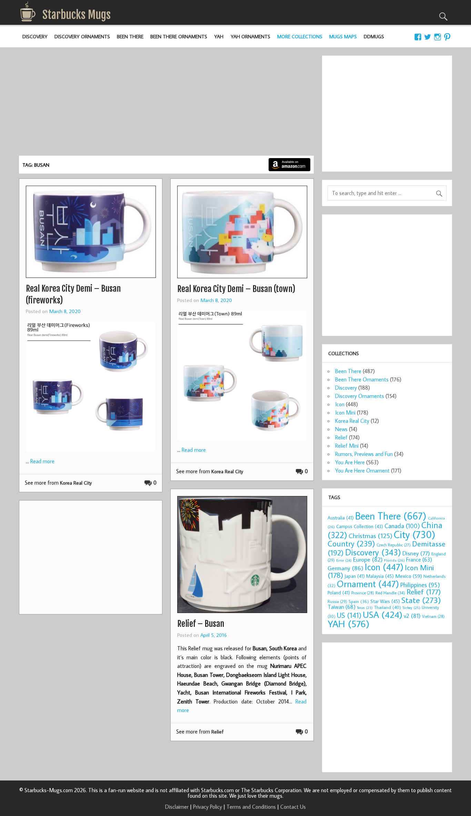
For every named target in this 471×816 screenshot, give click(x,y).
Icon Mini (345, 412)
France (419, 559)
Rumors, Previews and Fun (364, 453)
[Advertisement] (166, 104)
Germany (345, 568)
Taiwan (341, 606)
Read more (42, 461)
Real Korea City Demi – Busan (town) (236, 289)
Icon (339, 404)
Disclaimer (177, 806)
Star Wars (385, 601)
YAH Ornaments (250, 36)
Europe (368, 559)
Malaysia (380, 576)
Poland (339, 593)
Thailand (387, 607)
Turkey (411, 607)
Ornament (368, 584)
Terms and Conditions (251, 806)
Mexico (408, 575)
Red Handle (390, 592)
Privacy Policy (207, 806)
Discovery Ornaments (82, 36)
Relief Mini (347, 445)
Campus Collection (359, 526)
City (414, 534)
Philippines (420, 585)
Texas (365, 607)
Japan (354, 576)
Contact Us (293, 806)
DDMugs (374, 36)
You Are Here (350, 462)
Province (362, 592)
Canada (402, 526)
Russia (337, 601)
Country (351, 543)
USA (382, 614)
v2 (412, 616)
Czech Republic (394, 544)
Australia (341, 518)
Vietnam (433, 616)
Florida (394, 560)
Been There (130, 36)
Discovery (35, 36)
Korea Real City (76, 482)
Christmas (370, 535)
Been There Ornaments (178, 36)
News (341, 429)
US (349, 615)
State (421, 599)
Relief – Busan (200, 624)
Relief (217, 731)
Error (344, 560)
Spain (359, 601)
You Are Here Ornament (362, 470)
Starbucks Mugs (76, 15)
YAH (218, 36)
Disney (416, 553)
